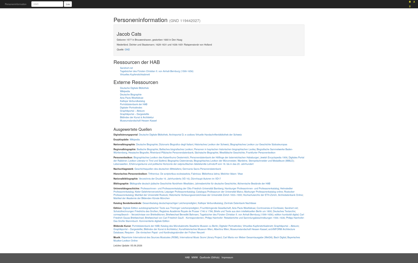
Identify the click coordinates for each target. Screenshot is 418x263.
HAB (187, 257)
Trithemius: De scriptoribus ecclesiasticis (169, 173)
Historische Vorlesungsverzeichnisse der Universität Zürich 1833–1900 (205, 194)
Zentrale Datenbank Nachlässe (240, 203)
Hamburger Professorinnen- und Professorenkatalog (252, 188)
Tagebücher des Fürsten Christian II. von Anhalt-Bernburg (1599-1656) (156, 71)
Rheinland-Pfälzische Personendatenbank (171, 152)
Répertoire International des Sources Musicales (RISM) (149, 237)
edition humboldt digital (286, 214)
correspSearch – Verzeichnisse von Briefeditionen (139, 214)
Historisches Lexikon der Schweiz (211, 144)
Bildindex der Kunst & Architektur (137, 117)
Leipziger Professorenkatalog (180, 191)
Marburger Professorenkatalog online (263, 191)
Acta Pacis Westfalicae (131, 97)
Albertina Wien (221, 229)
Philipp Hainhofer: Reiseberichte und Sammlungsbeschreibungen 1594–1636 (245, 217)
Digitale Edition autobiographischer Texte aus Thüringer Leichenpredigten (161, 208)
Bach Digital (280, 237)
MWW (195, 257)
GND (127, 49)
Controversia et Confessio (270, 208)
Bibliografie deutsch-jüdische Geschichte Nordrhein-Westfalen (162, 183)
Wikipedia (125, 91)
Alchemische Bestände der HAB (253, 183)
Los (68, 4)
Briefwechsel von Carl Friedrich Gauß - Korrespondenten (174, 217)
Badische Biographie (147, 149)
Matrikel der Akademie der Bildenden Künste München (141, 198)
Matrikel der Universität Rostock (151, 194)
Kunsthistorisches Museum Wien (196, 229)
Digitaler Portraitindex (131, 107)
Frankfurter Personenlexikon (260, 152)
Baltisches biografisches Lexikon (176, 149)
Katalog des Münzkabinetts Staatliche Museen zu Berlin (189, 225)
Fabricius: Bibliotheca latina (205, 173)
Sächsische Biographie (206, 152)
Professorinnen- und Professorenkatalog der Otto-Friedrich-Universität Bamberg (182, 188)
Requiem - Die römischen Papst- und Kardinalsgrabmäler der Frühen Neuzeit (165, 232)
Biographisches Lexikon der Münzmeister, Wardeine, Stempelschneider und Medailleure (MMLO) (244, 160)
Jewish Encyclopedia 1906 (273, 157)
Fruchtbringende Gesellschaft (215, 208)
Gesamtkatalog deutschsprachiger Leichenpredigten (170, 203)
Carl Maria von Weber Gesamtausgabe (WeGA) (248, 237)
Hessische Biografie (138, 152)
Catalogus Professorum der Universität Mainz (219, 191)
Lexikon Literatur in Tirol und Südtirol (147, 160)
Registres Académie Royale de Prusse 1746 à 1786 (186, 211)
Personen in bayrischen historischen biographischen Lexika (224, 149)
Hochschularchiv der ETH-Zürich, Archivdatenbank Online (273, 194)
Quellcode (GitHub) (210, 257)
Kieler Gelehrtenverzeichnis (149, 191)
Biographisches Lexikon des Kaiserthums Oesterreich (161, 157)
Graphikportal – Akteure (132, 110)
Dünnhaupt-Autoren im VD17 (206, 178)
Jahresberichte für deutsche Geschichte (215, 183)
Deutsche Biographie (131, 94)
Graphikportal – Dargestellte (134, 114)
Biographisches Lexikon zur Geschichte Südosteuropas (258, 144)
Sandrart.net (126, 67)
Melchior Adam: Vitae (232, 173)
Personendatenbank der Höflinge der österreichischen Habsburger (224, 157)
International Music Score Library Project (201, 237)
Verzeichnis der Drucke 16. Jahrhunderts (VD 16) (164, 178)
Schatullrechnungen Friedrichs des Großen (135, 211)
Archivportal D (176, 134)
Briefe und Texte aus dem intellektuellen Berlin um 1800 (243, 211)
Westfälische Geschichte (232, 152)
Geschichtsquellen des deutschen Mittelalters (158, 168)
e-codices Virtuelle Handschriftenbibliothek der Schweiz (213, 134)
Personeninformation (15, 4)
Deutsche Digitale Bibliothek (134, 88)
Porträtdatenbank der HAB (133, 104)
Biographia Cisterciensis (180, 160)
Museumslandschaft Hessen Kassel (138, 120)
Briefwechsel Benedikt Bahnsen (182, 214)
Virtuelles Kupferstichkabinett (135, 74)
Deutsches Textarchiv (284, 211)
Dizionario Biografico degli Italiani (176, 144)
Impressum (227, 257)
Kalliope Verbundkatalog (132, 101)
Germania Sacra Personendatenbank (202, 168)
